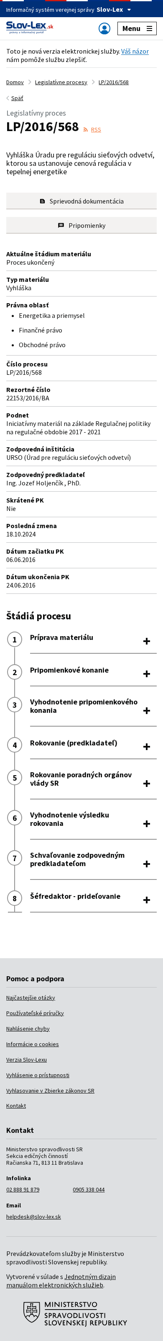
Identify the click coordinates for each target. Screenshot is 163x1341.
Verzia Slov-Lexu (26, 1059)
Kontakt (16, 1105)
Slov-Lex (110, 9)
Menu (131, 28)
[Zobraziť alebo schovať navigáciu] (104, 28)
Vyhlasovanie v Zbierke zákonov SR (50, 1090)
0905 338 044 (88, 1189)
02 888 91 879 (22, 1189)
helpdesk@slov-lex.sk (33, 1216)
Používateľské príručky (35, 1013)
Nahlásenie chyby (28, 1028)
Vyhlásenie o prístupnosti (37, 1075)
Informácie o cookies (32, 1044)
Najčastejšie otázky (30, 997)
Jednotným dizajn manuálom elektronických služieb (61, 1280)
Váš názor (135, 51)
